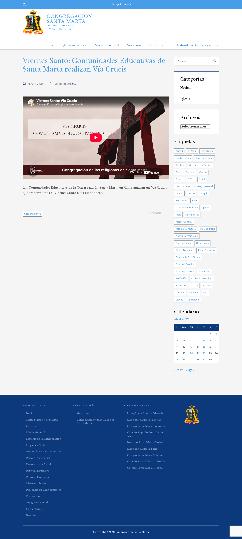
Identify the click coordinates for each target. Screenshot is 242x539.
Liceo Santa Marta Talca (142, 448)
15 (204, 346)
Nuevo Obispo (184, 243)
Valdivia (206, 285)
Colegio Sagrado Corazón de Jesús (145, 434)
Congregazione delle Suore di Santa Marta (95, 421)
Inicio (49, 45)
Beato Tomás (183, 158)
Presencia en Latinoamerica (43, 451)
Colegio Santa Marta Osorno (145, 467)
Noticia (71, 84)
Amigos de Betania (37, 502)
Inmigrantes (192, 214)
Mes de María (207, 229)
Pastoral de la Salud (38, 464)
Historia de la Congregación (43, 438)
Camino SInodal (204, 158)
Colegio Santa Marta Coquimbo (147, 426)
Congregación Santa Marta (132, 532)
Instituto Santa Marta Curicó (145, 442)
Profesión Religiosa (202, 278)
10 (216, 340)
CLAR (202, 179)
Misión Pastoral (107, 45)
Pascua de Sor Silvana (188, 257)
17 (216, 346)
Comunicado (183, 186)
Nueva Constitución (187, 236)
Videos (179, 299)
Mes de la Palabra (186, 229)
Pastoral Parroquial (38, 477)
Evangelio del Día (121, 4)
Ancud (179, 151)
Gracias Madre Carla (187, 207)
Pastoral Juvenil (185, 271)
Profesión (181, 278)
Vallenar (180, 292)
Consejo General (203, 186)
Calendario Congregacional (198, 45)
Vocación (134, 45)
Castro (179, 179)
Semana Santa (32, 213)
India (178, 214)
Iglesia (185, 99)
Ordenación (202, 243)
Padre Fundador (184, 250)
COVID (179, 193)
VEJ (205, 292)
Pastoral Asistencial (38, 457)
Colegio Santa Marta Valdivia (145, 455)
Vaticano (194, 292)
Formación (33, 496)
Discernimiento (36, 483)
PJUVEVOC (204, 271)
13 (191, 346)
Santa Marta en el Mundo (42, 419)
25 (177, 359)
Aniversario (207, 151)
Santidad (181, 285)
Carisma (31, 426)
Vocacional (193, 299)
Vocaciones (84, 413)
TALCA (194, 285)
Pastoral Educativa (37, 470)
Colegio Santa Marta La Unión (146, 461)
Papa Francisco (206, 250)
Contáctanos (159, 45)
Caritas (203, 172)
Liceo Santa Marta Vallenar (144, 419)
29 (204, 359)
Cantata (180, 165)
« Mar (178, 370)
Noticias (31, 515)
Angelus (191, 151)
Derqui (203, 193)
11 (177, 346)
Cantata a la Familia (200, 165)
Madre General (184, 221)
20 (191, 353)
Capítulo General (185, 172)
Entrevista (181, 200)
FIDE (195, 200)
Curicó (191, 193)
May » (189, 370)
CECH (191, 179)
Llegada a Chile (36, 445)
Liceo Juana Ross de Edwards (145, 413)
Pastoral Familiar (185, 264)
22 (204, 353)
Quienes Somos (74, 45)
